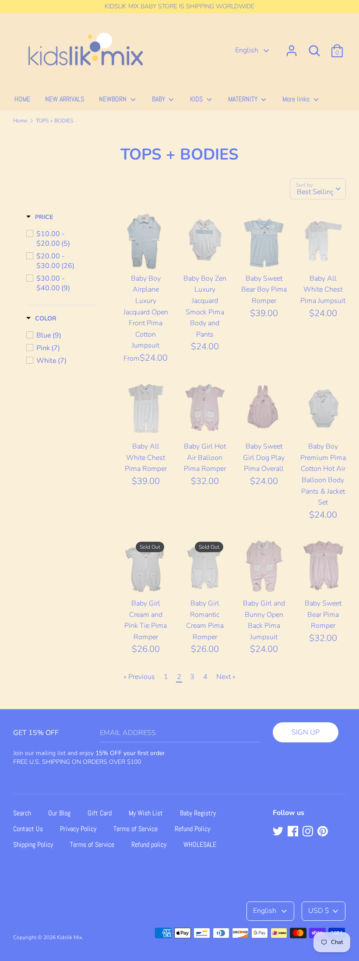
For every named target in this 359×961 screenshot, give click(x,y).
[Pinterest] (323, 832)
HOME (22, 99)
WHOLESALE (199, 844)
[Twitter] (279, 832)
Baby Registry (198, 813)
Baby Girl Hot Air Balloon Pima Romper (205, 458)
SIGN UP (306, 732)
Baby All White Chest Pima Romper (146, 458)
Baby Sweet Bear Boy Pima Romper (264, 290)
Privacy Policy (78, 828)
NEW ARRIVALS (64, 99)
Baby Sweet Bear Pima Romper (323, 614)
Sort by (304, 185)
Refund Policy (192, 828)
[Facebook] (294, 832)
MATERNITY (243, 99)
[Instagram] (309, 832)
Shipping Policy (33, 844)
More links (296, 99)
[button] (39, 217)
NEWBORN (113, 99)
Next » (226, 677)
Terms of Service (135, 828)
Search (22, 813)
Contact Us (28, 828)
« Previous (139, 677)
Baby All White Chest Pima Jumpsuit (322, 290)
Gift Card (100, 813)
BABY (159, 99)
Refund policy (148, 844)
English (247, 50)
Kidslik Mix (69, 937)
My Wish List (146, 813)
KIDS (197, 99)
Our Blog (59, 813)
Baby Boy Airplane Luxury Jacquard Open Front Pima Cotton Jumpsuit (145, 312)
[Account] (291, 47)
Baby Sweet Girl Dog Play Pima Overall (264, 458)
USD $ (318, 911)
